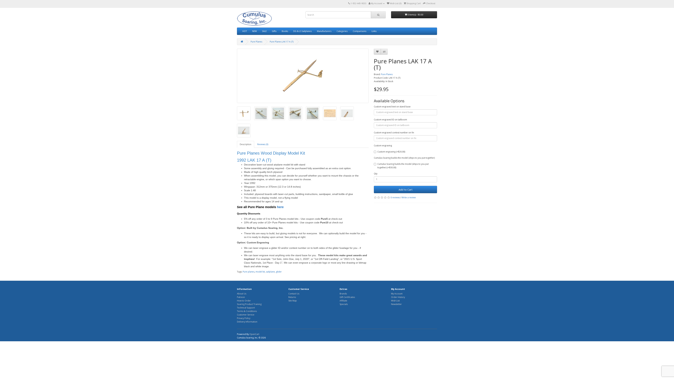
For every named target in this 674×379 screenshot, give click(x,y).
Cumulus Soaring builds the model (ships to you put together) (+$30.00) (403, 165)
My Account (396, 293)
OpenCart (254, 334)
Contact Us (293, 293)
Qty (375, 173)
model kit (260, 271)
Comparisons (359, 31)
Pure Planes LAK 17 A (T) (281, 41)
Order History (398, 297)
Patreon (241, 297)
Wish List (395, 300)
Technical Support (246, 307)
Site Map (292, 300)
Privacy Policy (243, 318)
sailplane (270, 271)
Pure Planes (256, 41)
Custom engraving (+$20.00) (391, 151)
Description (245, 144)
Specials (344, 304)
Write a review (409, 197)
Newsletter (396, 304)
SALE (264, 31)
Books (285, 31)
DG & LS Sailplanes (302, 31)
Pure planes (249, 271)
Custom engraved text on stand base (392, 106)
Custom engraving (383, 145)
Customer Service (245, 314)
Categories (342, 31)
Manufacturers (324, 31)
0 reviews (395, 197)
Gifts (274, 31)
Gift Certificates (347, 297)
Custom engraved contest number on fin (394, 132)
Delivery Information (247, 321)
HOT (244, 31)
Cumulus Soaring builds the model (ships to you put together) (404, 157)
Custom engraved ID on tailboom (390, 119)
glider (279, 271)
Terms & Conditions (247, 311)
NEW (254, 31)
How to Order (244, 300)
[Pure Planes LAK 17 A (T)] (303, 76)
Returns (292, 297)
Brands (343, 293)
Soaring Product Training (249, 304)
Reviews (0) (262, 144)
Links (374, 31)
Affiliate (343, 300)
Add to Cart (405, 189)
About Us (241, 293)
